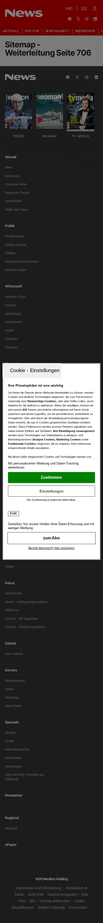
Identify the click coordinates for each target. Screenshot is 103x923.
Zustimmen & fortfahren (51, 477)
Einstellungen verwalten (51, 491)
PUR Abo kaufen (51, 538)
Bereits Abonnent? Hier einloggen (51, 548)
